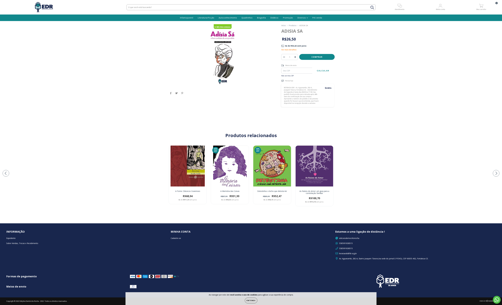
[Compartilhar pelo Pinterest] (182, 94)
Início (283, 25)
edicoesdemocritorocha (349, 238)
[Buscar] (372, 7)
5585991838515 (346, 243)
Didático (274, 17)
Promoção (288, 17)
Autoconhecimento (228, 17)
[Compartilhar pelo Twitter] (177, 94)
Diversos (302, 17)
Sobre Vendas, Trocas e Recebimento (22, 243)
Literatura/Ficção (206, 17)
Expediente (11, 238)
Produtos (292, 25)
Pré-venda (317, 17)
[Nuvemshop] (487, 301)
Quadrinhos (247, 17)
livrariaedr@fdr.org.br (348, 253)
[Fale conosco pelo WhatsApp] (497, 300)
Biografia (261, 17)
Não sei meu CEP (287, 76)
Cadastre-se (176, 238)
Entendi (251, 300)
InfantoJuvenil (186, 17)
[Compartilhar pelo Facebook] (171, 94)
